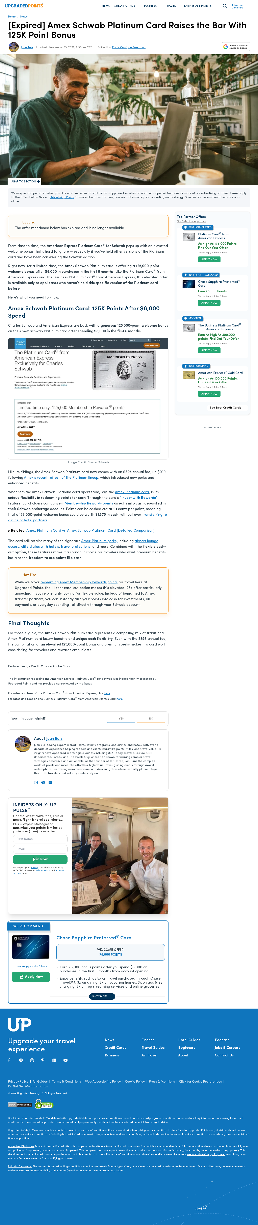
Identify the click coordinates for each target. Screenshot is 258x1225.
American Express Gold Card (220, 373)
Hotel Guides (189, 1040)
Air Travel (149, 1055)
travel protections (75, 547)
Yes (121, 718)
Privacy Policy (18, 1081)
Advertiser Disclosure (238, 6)
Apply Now (34, 977)
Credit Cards (124, 5)
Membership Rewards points (88, 503)
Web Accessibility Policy (103, 1081)
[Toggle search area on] (225, 6)
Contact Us (224, 1055)
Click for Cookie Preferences (200, 1081)
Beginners (186, 1048)
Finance (148, 1040)
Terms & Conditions (66, 1081)
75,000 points (110, 954)
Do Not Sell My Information (28, 1086)
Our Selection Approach (191, 221)
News (106, 5)
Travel (170, 5)
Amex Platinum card (132, 492)
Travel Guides (153, 1048)
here (107, 693)
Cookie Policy (135, 1081)
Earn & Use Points (198, 5)
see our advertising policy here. (206, 1154)
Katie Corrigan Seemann (129, 47)
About (183, 1055)
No (151, 718)
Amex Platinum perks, (99, 541)
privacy (34, 868)
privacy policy (43, 870)
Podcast (222, 1040)
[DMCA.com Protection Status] (20, 1104)
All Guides (40, 1081)
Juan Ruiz (27, 47)
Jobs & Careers (227, 1048)
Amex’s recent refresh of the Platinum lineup (61, 478)
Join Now (40, 859)
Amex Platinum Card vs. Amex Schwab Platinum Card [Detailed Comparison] (90, 531)
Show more (99, 996)
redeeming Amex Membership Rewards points (79, 582)
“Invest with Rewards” (138, 498)
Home (12, 16)
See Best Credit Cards (225, 407)
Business (150, 5)
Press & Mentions (162, 1081)
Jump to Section (23, 181)
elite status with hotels (40, 547)
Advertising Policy (62, 197)
